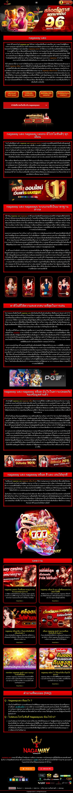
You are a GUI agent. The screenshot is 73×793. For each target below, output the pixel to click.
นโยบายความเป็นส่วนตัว (48, 788)
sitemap (60, 788)
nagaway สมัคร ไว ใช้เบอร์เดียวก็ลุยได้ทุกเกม (55, 674)
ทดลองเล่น (28, 788)
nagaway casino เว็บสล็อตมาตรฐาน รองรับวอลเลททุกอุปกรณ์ (20, 591)
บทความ (36, 788)
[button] (36, 2)
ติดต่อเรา (20, 788)
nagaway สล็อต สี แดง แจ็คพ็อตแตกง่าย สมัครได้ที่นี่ (56, 591)
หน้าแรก (12, 788)
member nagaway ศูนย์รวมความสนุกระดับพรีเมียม (20, 674)
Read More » (19, 601)
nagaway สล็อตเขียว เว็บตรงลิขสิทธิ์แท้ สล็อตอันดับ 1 (19, 632)
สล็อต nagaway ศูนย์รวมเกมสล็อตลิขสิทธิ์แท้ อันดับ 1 (55, 632)
